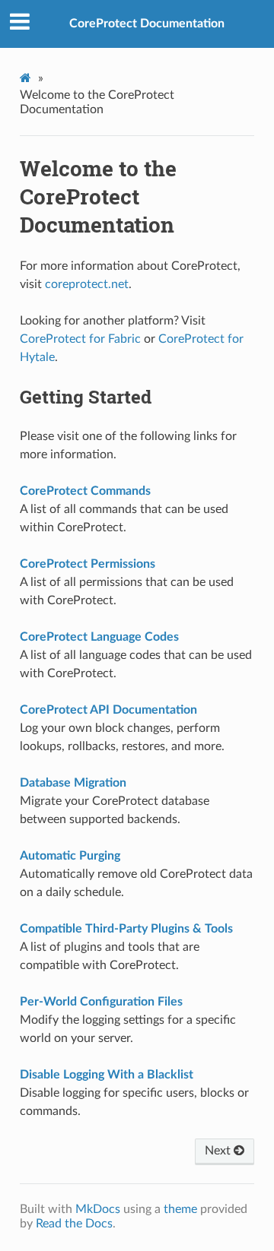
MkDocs (97, 1209)
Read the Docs (74, 1224)
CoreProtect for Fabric (80, 339)
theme (180, 1209)
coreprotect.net (87, 284)
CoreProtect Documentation (147, 23)
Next (219, 1151)
